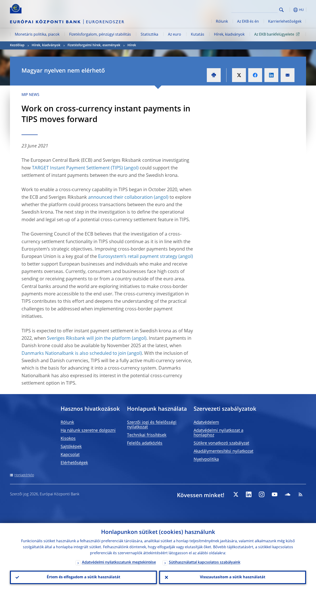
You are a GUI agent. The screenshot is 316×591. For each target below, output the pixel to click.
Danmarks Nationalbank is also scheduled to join (74, 353)
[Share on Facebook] (255, 75)
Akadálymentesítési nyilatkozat (223, 451)
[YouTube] (274, 494)
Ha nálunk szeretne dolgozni (88, 431)
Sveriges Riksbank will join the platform (89, 338)
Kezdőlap (17, 45)
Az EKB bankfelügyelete (274, 35)
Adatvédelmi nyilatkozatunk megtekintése (119, 562)
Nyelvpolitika (206, 459)
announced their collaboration (120, 197)
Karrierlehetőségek (284, 22)
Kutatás (197, 35)
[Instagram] (261, 494)
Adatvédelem (206, 422)
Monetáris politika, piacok (37, 35)
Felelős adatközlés (144, 443)
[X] (235, 494)
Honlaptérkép (24, 475)
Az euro (174, 35)
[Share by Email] (287, 75)
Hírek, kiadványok (229, 35)
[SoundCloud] (287, 494)
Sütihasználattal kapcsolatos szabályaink (204, 562)
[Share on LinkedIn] (271, 75)
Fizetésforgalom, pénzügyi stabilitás (100, 35)
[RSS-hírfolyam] (300, 494)
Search (281, 10)
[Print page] (214, 75)
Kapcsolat (70, 455)
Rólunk (222, 22)
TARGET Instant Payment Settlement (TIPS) (77, 168)
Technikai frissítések (146, 435)
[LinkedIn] (248, 494)
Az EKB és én (248, 22)
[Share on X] (239, 75)
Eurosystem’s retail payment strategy (137, 256)
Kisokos (68, 439)
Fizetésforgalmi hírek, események (94, 45)
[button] (290, 10)
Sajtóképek (71, 447)
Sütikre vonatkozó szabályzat (221, 443)
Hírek (131, 45)
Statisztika (149, 35)
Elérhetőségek (74, 463)
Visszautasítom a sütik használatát (232, 577)
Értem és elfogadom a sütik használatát (83, 577)
